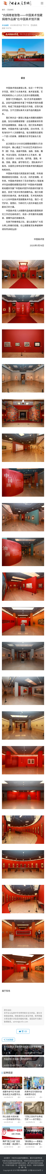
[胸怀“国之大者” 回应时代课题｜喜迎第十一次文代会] (12, 1132)
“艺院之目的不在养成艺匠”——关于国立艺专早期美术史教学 (34, 1118)
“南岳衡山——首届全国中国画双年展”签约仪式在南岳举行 (34, 1142)
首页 (3, 10)
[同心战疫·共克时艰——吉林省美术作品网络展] (12, 1107)
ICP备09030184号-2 (35, 1170)
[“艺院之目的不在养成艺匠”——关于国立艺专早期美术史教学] (34, 1107)
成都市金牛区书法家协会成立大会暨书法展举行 (11, 1093)
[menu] (42, 3)
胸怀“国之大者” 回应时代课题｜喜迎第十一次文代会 (11, 1142)
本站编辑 (5, 25)
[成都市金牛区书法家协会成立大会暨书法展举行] (12, 1083)
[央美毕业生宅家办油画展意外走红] (34, 1083)
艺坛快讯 (34, 25)
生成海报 (9, 1039)
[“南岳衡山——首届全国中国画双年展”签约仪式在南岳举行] (34, 1132)
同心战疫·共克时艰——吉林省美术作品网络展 (11, 1118)
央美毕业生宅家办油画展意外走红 (33, 1093)
